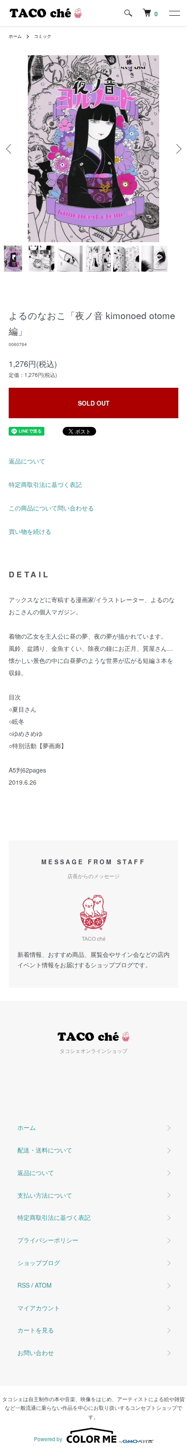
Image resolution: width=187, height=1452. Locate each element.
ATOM (43, 1285)
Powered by (48, 1438)
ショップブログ (38, 1262)
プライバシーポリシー (47, 1240)
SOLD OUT (94, 403)
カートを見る (35, 1329)
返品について (27, 460)
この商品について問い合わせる (51, 507)
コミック (42, 36)
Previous (10, 149)
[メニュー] (174, 13)
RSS (23, 1285)
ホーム (15, 36)
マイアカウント (38, 1307)
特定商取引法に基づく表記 (45, 484)
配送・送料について (44, 1150)
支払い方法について (44, 1195)
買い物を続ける (30, 531)
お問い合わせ (35, 1352)
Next (177, 149)
